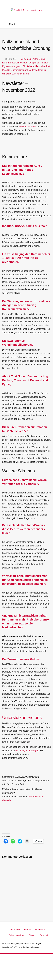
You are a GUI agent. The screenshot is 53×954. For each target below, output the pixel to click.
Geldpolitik (34, 62)
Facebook (43, 935)
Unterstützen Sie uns (22, 717)
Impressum (40, 929)
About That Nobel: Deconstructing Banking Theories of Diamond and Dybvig (25, 380)
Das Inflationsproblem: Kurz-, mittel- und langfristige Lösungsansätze (22, 169)
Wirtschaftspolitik (37, 70)
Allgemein (26, 59)
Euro (4, 62)
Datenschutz (14, 929)
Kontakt (27, 929)
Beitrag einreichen (17, 935)
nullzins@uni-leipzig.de (27, 750)
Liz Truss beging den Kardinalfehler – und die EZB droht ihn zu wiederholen (26, 258)
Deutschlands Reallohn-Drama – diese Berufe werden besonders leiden (23, 529)
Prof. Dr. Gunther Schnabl (15, 70)
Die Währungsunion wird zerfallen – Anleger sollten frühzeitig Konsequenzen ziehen (26, 305)
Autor (35, 59)
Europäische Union (17, 62)
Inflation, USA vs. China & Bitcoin (24, 226)
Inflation (44, 62)
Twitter (32, 935)
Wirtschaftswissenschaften (15, 73)
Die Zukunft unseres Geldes (21, 659)
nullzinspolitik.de (27, 126)
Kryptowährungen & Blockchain (18, 66)
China (42, 59)
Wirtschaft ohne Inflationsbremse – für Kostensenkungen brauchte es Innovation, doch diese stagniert (26, 579)
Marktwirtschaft (42, 66)
